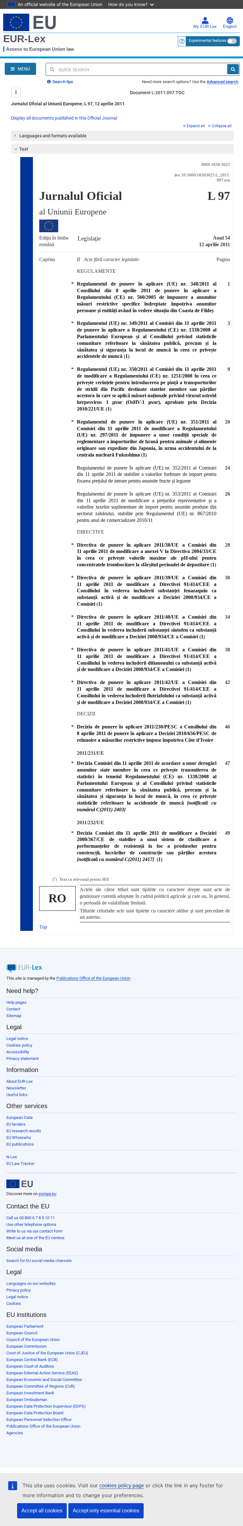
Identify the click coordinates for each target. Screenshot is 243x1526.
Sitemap (13, 1015)
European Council (21, 1333)
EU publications (20, 1144)
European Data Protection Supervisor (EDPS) (46, 1406)
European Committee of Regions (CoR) (40, 1386)
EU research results (23, 1130)
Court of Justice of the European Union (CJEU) (47, 1353)
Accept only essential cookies (106, 1510)
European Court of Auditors (30, 1366)
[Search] (233, 69)
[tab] (122, 136)
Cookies (13, 1303)
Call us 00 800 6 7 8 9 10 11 (30, 1217)
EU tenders (16, 1124)
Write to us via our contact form (34, 1231)
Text (23, 149)
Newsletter (16, 1088)
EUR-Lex (24, 38)
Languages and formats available (53, 135)
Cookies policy (19, 1045)
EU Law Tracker (20, 1163)
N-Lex (11, 1156)
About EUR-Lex (19, 1081)
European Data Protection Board (34, 1413)
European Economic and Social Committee (44, 1379)
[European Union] (19, 1184)
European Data (19, 1117)
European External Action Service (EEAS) (42, 1373)
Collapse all (222, 126)
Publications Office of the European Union (93, 978)
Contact (13, 1009)
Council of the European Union (33, 1339)
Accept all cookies (42, 1510)
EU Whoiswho (18, 1137)
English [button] (230, 26)
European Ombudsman (26, 1399)
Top (43, 927)
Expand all (196, 126)
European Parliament (24, 1326)
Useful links (17, 1094)
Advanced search (222, 81)
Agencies (14, 1433)
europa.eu (47, 1193)
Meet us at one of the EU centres (35, 1237)
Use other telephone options (31, 1224)
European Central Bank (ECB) (32, 1359)
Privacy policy (18, 1290)
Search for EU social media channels (39, 1260)
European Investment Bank (30, 1393)
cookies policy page (121, 1485)
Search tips (62, 81)
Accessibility (17, 1051)
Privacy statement (22, 1058)
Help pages (16, 1002)
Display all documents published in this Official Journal (64, 118)
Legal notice (17, 1038)
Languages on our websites (31, 1283)
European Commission (26, 1346)
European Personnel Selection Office (39, 1419)
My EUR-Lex (205, 26)
